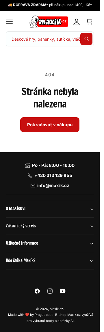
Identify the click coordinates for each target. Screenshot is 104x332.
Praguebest (44, 315)
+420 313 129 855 (53, 175)
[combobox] (50, 38)
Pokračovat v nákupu (50, 124)
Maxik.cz (56, 309)
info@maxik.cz (53, 185)
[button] (9, 21)
